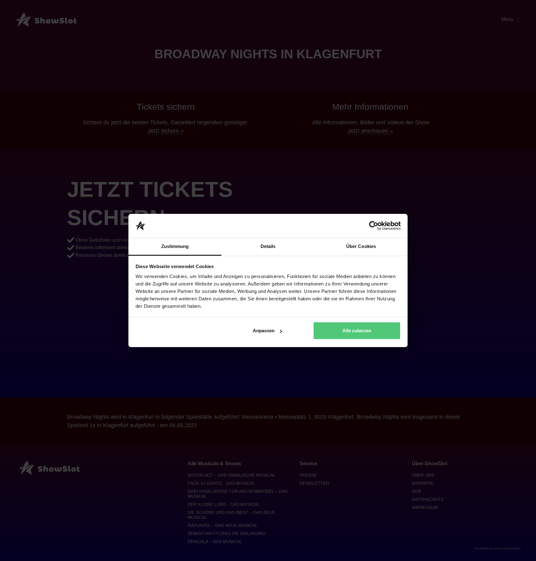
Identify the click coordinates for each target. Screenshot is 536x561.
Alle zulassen (356, 330)
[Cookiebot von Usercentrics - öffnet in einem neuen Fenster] (373, 226)
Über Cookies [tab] (361, 246)
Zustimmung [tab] (175, 246)
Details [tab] (268, 246)
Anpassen (264, 330)
